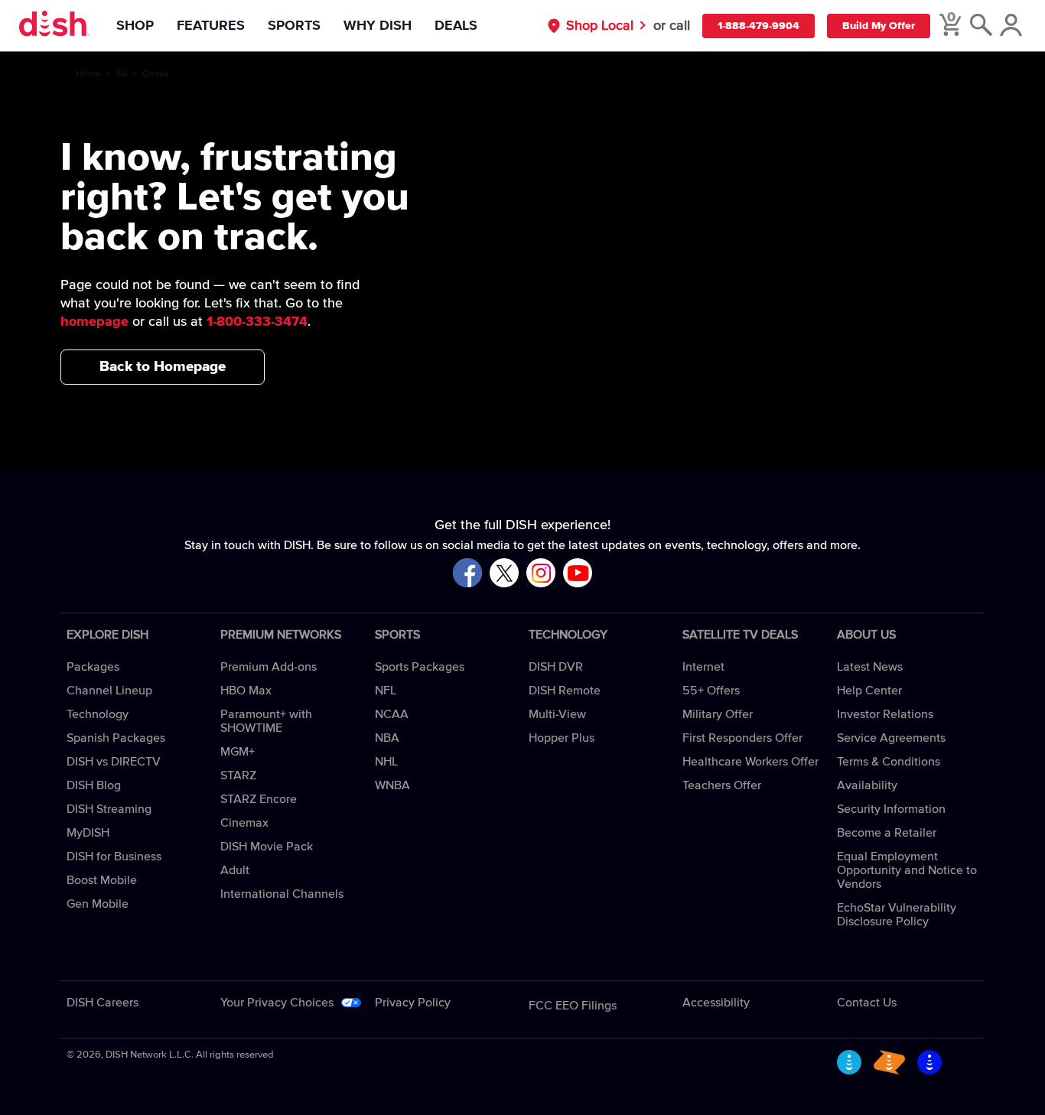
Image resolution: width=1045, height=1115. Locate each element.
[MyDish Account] (1011, 26)
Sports (294, 26)
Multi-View (557, 714)
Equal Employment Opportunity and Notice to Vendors (907, 870)
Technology (98, 714)
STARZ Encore (258, 799)
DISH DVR (556, 667)
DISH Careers (102, 1002)
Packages (93, 667)
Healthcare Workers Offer (750, 762)
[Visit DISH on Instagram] (540, 574)
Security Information (891, 809)
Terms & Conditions (888, 762)
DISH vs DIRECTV (114, 762)
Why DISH (377, 26)
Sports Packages (419, 667)
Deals (456, 26)
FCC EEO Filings (573, 1006)
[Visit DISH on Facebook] (467, 574)
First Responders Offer (742, 738)
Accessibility (716, 1002)
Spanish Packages (116, 738)
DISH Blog (94, 785)
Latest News (870, 667)
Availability (867, 785)
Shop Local (599, 26)
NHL (386, 762)
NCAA (392, 714)
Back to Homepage (162, 366)
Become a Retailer (886, 833)
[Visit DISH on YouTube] (577, 574)
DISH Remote (565, 690)
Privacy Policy (413, 1002)
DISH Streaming (109, 809)
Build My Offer (878, 26)
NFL (385, 690)
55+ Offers (711, 690)
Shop (135, 26)
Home (88, 74)
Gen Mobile (98, 904)
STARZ (238, 775)
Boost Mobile (102, 880)
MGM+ (237, 752)
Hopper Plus (561, 738)
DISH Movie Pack (266, 846)
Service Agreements (891, 738)
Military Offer (717, 714)
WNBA (392, 785)
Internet (703, 667)
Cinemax (244, 823)
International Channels (281, 894)
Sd (121, 74)
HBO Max (246, 690)
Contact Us (867, 1002)
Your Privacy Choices (277, 1002)
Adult (234, 870)
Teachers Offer (721, 785)
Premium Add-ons (268, 667)
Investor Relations (885, 714)
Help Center (869, 690)
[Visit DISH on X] (504, 574)
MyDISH (88, 833)
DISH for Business (114, 856)
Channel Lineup (109, 690)
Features (211, 26)
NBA (387, 738)
